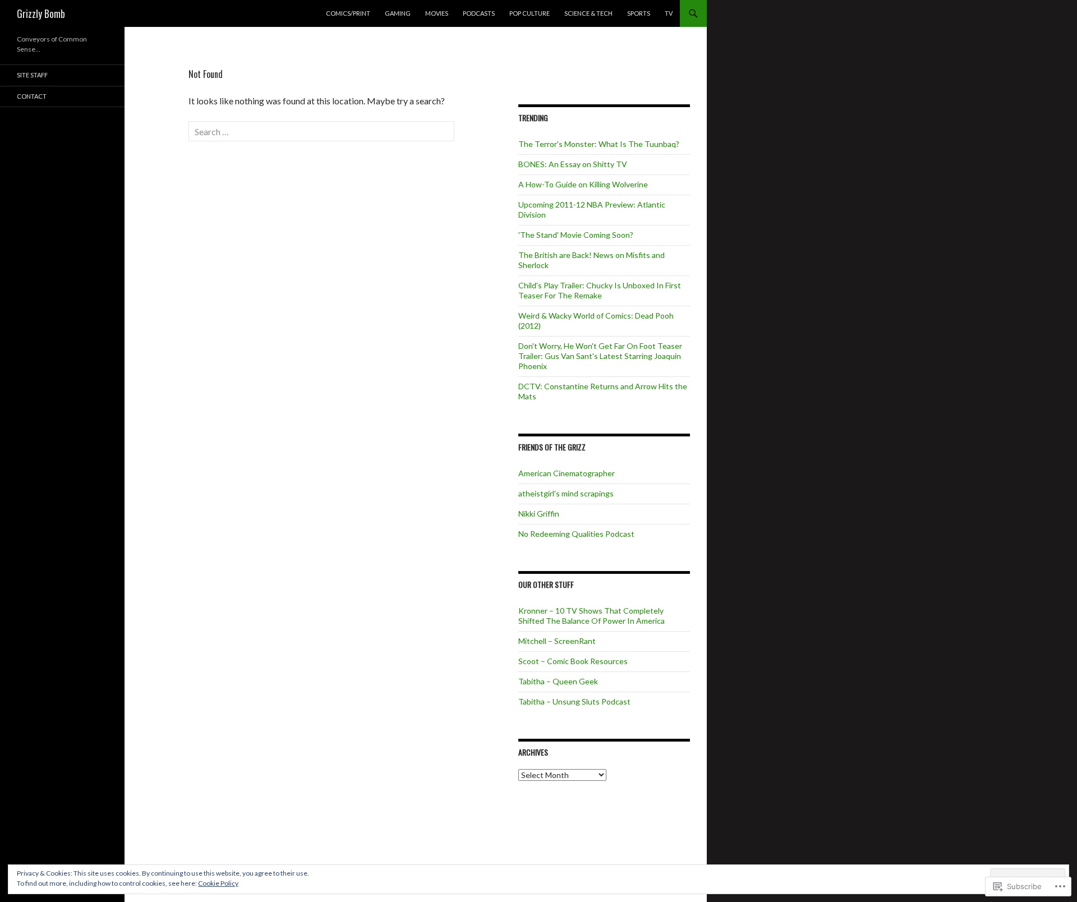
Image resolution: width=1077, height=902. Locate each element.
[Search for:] (321, 131)
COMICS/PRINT (348, 13)
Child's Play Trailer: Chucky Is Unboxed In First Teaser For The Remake (599, 290)
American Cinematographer (566, 473)
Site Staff (32, 75)
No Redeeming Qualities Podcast (576, 534)
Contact (32, 96)
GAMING (398, 13)
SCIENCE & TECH (588, 13)
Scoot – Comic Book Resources (573, 661)
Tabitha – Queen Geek (558, 681)
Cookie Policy (218, 883)
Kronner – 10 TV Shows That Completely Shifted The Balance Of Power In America (591, 615)
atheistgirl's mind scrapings (566, 493)
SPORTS (638, 13)
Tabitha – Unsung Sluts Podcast (574, 701)
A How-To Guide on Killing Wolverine (583, 184)
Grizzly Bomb (41, 13)
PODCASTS (479, 13)
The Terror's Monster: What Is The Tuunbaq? (598, 144)
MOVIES (436, 13)
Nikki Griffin (538, 513)
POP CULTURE (529, 13)
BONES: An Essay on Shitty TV (572, 164)
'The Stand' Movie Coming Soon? (575, 235)
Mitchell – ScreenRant (557, 641)
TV (669, 13)
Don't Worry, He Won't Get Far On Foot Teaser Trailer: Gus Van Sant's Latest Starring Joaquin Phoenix (600, 356)
